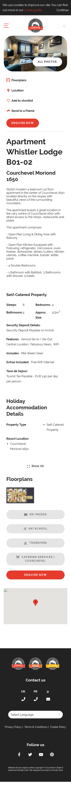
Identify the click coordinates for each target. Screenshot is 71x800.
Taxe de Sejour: (17, 371)
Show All (37, 466)
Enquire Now (22, 122)
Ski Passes (38, 514)
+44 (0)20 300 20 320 (23, 699)
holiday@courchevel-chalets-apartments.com (47, 699)
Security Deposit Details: (23, 325)
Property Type (16, 424)
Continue (62, 10)
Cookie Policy (58, 727)
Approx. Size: (41, 315)
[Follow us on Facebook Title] (19, 755)
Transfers (38, 542)
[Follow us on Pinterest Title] (51, 755)
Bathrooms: (13, 312)
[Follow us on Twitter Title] (30, 755)
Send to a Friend (22, 111)
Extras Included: (17, 362)
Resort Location (17, 438)
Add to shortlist (22, 100)
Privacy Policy (13, 727)
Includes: (12, 353)
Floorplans (18, 80)
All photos (47, 61)
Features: (12, 339)
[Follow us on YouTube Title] (41, 755)
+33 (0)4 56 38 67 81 (35, 699)
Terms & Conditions (35, 727)
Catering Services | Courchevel (38, 559)
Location (17, 90)
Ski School (38, 528)
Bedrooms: (43, 305)
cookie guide (33, 10)
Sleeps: (11, 305)
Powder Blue (57, 770)
